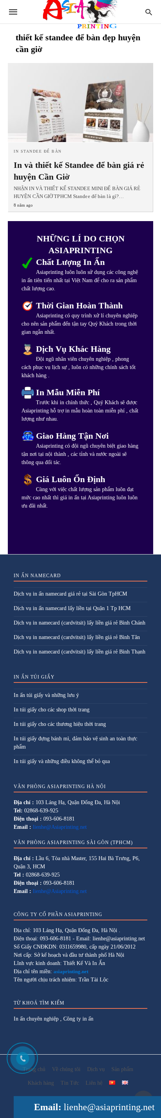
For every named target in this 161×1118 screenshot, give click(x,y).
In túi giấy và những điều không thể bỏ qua (62, 761)
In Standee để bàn (38, 151)
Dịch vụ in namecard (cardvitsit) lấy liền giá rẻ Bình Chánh (79, 623)
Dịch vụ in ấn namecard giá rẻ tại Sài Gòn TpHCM (70, 594)
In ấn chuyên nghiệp (36, 1019)
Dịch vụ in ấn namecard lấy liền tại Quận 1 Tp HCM (72, 608)
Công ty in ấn (78, 1019)
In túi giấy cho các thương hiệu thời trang (60, 724)
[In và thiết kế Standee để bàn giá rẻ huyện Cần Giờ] (80, 102)
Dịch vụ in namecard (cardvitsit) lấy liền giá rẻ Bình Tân (77, 637)
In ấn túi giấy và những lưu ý (46, 695)
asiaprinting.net (71, 971)
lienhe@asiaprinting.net (109, 1107)
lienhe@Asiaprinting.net (60, 827)
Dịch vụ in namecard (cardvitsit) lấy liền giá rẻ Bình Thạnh (79, 652)
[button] (112, 1082)
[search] (148, 11)
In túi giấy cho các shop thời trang (51, 710)
